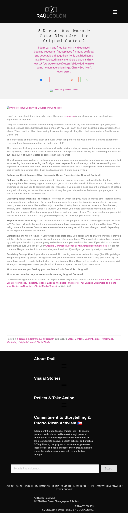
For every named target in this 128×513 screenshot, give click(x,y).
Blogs (71, 338)
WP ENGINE (65, 489)
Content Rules (92, 338)
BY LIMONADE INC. (83, 509)
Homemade (107, 338)
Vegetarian (48, 338)
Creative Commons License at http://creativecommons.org (76, 245)
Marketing (12, 342)
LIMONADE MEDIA (49, 486)
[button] (109, 468)
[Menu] (115, 12)
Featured (22, 338)
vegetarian (69, 116)
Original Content (27, 342)
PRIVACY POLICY (84, 506)
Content (79, 338)
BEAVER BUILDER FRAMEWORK (91, 486)
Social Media (35, 338)
